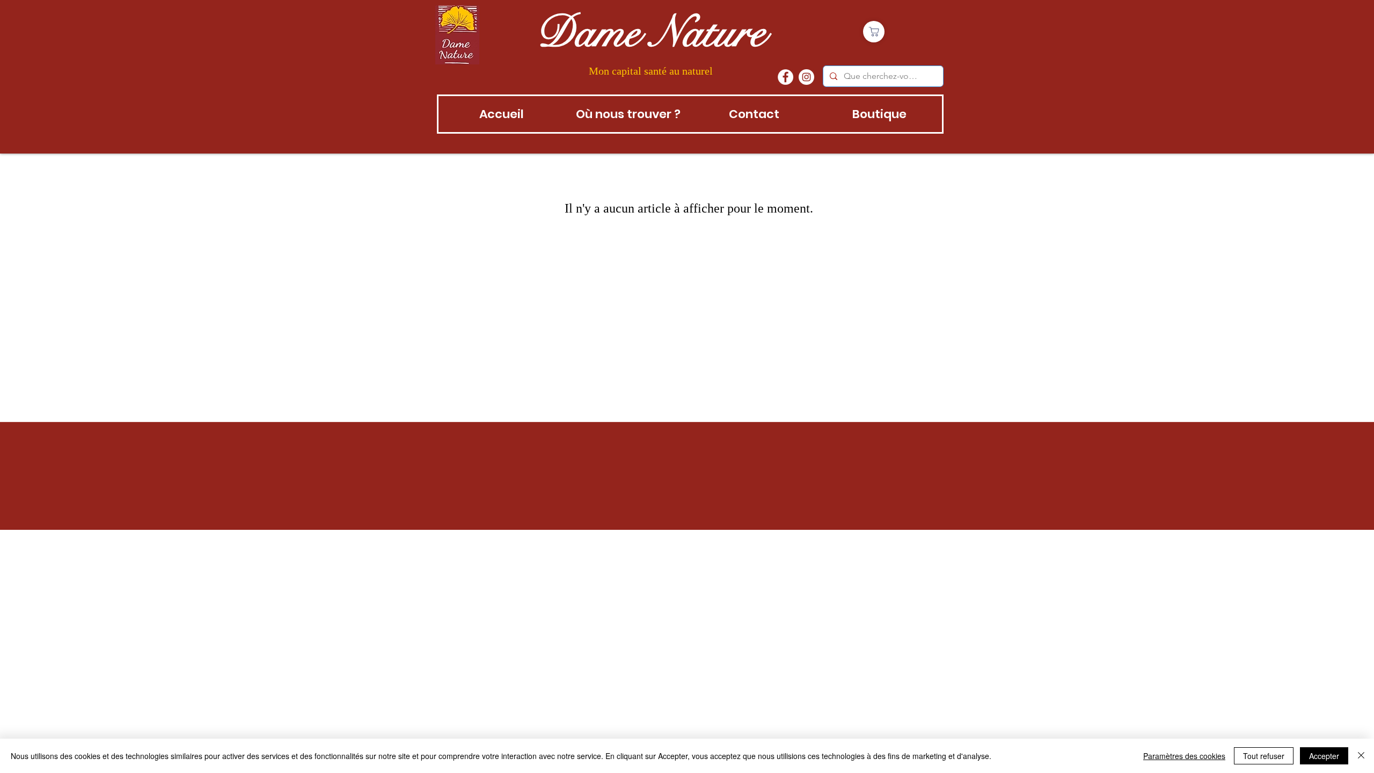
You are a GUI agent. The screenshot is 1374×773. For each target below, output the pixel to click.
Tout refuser (1263, 755)
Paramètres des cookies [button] (1184, 755)
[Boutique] (874, 31)
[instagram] (806, 77)
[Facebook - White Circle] (785, 77)
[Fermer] (1361, 755)
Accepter (1324, 755)
